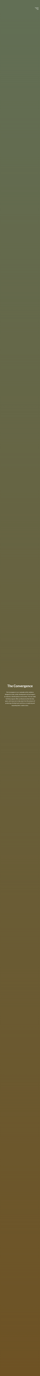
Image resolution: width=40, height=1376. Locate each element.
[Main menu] (37, 9)
